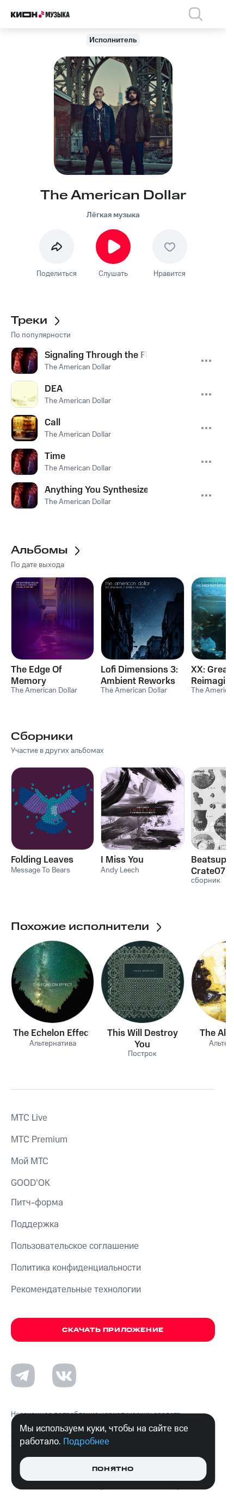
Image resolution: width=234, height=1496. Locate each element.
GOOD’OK (30, 1183)
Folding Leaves (42, 859)
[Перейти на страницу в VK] (64, 1375)
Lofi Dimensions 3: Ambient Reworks (139, 675)
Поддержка (35, 1224)
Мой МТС (29, 1161)
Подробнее (86, 1441)
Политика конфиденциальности (76, 1267)
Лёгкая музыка (113, 215)
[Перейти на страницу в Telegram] (23, 1375)
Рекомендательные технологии (76, 1289)
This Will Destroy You (142, 1038)
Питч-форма (37, 1202)
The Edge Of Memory (36, 675)
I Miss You (122, 859)
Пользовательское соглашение (75, 1246)
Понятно (113, 1469)
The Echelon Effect (52, 1033)
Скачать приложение (113, 1330)
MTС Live (29, 1117)
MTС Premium (39, 1139)
